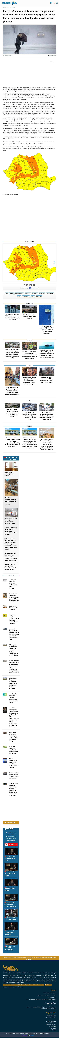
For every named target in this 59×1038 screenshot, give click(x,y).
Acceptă (32, 1035)
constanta (27, 293)
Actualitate (11, 7)
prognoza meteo (19, 293)
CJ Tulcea (53, 1028)
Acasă (4, 7)
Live (56, 3)
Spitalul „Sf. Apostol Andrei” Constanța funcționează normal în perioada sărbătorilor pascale (12, 413)
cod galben (42, 293)
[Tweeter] (27, 285)
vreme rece (39, 296)
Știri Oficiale (52, 1030)
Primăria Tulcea (52, 1023)
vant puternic (26, 296)
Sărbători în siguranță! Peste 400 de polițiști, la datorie (29, 316)
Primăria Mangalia (51, 1024)
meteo (11, 293)
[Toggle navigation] (50, 3)
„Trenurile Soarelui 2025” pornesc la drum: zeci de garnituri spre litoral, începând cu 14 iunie (11, 557)
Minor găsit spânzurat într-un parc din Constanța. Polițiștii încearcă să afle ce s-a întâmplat (13, 650)
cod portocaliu (50, 293)
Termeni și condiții (51, 1018)
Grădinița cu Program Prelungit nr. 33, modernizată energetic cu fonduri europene (11, 531)
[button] (4, 262)
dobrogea (34, 293)
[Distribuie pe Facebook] (24, 285)
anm (7, 293)
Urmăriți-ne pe (30, 288)
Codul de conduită (9, 985)
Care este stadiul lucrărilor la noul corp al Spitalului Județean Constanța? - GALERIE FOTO (29, 416)
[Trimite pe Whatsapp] (34, 285)
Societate (48, 985)
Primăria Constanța (51, 1021)
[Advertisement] (29, 74)
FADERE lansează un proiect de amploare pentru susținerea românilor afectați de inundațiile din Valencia (12, 391)
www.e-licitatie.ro (18, 987)
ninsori (19, 296)
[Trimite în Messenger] (31, 285)
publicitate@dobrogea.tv (49, 999)
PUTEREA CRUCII (11, 919)
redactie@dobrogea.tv (35, 999)
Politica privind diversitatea (36, 985)
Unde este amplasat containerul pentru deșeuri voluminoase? (13, 750)
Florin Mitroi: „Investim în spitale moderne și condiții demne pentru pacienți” (10, 501)
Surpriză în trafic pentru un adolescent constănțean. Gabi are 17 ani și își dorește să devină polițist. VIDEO (29, 355)
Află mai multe (25, 1035)
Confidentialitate (51, 1015)
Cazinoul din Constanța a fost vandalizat (9, 473)
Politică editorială (21, 985)
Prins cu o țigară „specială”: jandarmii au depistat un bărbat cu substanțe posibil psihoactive (47, 330)
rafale (32, 296)
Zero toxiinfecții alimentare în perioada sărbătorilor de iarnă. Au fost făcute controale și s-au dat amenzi (47, 416)
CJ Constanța (52, 1026)
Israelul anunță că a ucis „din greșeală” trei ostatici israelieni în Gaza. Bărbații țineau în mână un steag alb (29, 380)
